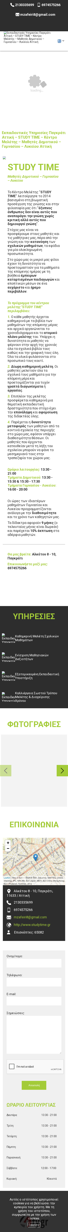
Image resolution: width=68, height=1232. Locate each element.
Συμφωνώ (34, 1224)
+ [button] (8, 842)
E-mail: (11, 994)
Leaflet (7, 877)
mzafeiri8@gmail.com (30, 917)
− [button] (8, 848)
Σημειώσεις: (16, 1013)
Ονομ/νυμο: (15, 956)
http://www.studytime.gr (32, 925)
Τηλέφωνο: (14, 975)
